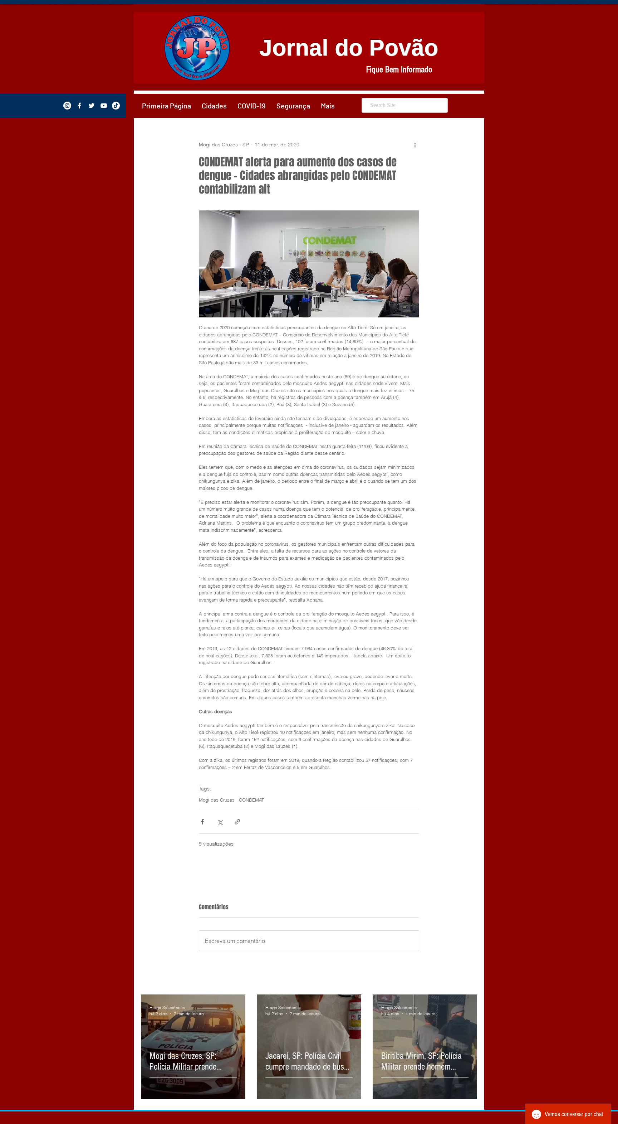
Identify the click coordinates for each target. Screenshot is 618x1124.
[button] (214, 105)
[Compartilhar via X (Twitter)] (219, 821)
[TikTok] (116, 106)
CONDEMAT (251, 800)
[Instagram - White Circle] (67, 106)
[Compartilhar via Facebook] (202, 821)
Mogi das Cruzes (217, 800)
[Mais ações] (415, 144)
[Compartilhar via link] (237, 821)
